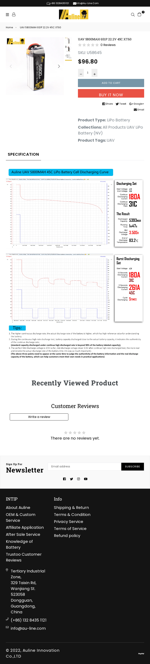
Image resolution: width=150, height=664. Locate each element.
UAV (111, 140)
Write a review (39, 417)
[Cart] (139, 14)
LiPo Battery (118, 120)
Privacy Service (68, 521)
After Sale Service (23, 534)
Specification (23, 154)
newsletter (25, 468)
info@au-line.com (28, 628)
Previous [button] (11, 66)
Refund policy (67, 535)
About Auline (18, 507)
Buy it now (111, 95)
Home (9, 27)
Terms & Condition (72, 514)
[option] (35, 66)
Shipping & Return (71, 507)
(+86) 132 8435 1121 (28, 620)
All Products (114, 127)
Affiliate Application (25, 527)
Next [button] (59, 66)
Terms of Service (70, 528)
